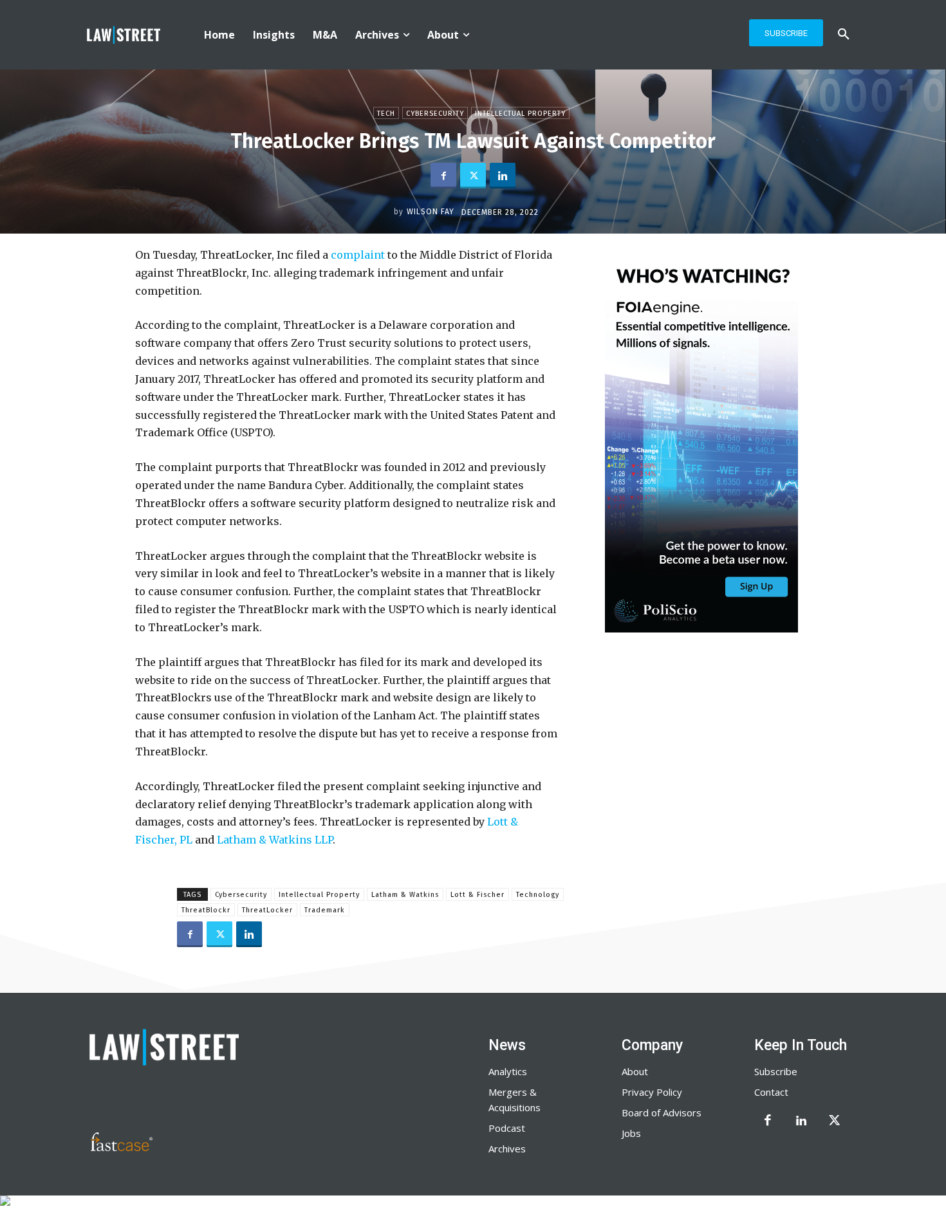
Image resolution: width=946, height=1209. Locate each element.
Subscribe (775, 1071)
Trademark (324, 910)
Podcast (506, 1127)
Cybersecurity (435, 113)
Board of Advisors (661, 1112)
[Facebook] (443, 176)
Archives (507, 1148)
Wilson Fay (430, 212)
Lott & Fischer (477, 895)
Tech (386, 113)
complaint (358, 254)
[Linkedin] (502, 176)
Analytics (507, 1071)
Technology (537, 895)
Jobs (631, 1133)
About (635, 1071)
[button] (843, 34)
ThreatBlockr (205, 910)
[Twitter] (473, 176)
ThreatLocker (267, 910)
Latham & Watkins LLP (275, 839)
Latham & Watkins (405, 895)
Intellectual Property (520, 113)
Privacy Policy (652, 1091)
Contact (771, 1091)
